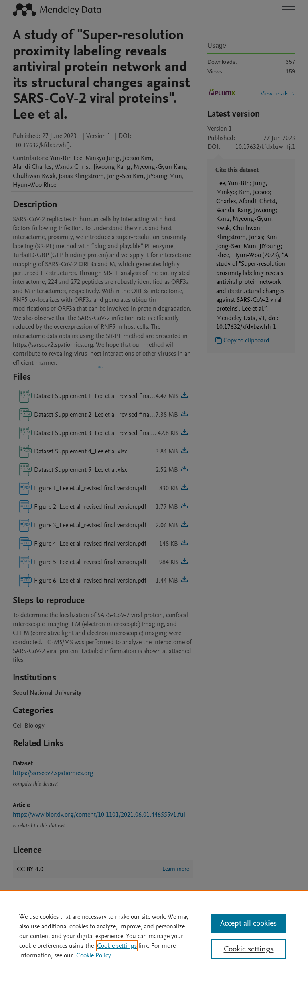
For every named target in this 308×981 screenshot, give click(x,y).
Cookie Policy (93, 955)
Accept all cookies (248, 923)
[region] (154, 935)
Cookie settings (117, 945)
